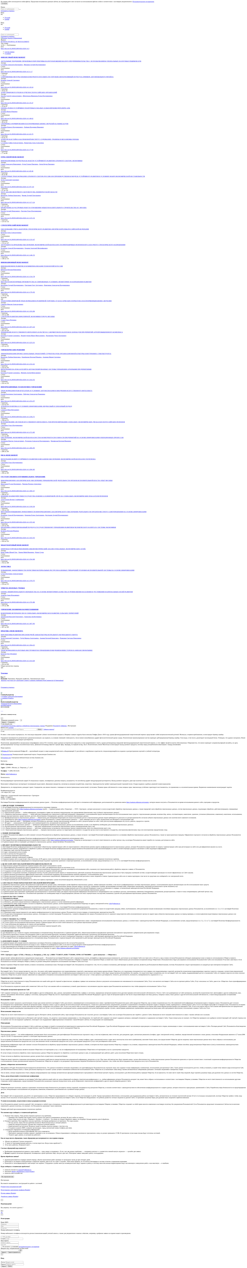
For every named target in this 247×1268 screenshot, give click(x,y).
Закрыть (4, 722)
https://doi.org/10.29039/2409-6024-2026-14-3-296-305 (18, 469)
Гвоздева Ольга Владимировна (31, 211)
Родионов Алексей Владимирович (12, 248)
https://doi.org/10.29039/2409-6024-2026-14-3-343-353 (18, 538)
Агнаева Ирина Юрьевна (9, 111)
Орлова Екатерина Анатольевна (11, 394)
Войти (39, 729)
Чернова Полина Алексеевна (31, 484)
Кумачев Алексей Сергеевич (10, 80)
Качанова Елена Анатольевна (35, 515)
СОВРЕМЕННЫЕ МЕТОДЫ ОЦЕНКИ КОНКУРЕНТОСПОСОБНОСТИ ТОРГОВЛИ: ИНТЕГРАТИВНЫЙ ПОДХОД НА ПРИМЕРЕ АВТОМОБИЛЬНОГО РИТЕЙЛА (57, 77)
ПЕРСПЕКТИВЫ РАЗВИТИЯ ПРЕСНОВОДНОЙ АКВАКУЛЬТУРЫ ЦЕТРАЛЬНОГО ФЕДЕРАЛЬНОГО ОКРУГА (39, 635)
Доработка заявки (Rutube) (9, 1196)
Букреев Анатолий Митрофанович (36, 248)
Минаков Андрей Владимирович (35, 64)
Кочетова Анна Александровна (11, 232)
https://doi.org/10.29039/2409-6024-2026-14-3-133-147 (18, 239)
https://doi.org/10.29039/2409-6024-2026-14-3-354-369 (18, 559)
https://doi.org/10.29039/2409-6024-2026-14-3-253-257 (18, 401)
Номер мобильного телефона (10, 1230)
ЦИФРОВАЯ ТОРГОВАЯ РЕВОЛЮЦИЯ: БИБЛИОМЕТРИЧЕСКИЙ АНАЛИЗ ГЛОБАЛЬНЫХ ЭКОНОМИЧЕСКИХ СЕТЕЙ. (43, 549)
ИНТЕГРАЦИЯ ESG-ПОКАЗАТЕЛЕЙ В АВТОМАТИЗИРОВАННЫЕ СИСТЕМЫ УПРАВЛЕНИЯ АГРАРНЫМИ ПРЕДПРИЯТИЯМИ (46, 369)
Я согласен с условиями (11, 1246)
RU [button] (2, 14)
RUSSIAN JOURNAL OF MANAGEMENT (15, 41)
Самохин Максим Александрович (12, 304)
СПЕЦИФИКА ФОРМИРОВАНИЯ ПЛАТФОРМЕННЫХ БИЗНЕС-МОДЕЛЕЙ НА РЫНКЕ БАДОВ (34, 124)
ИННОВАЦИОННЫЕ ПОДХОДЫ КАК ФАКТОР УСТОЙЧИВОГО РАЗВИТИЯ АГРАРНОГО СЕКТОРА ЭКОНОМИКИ (41, 161)
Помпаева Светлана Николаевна (70, 638)
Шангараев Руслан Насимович (11, 484)
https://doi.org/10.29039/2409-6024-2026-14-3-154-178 (18, 276)
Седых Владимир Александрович (12, 574)
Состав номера (9, 52)
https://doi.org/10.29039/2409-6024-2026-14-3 (15, 48)
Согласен (4, 3)
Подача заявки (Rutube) (8, 1193)
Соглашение (5, 726)
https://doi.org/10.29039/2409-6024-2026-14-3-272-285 (18, 432)
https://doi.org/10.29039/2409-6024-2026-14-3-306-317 (18, 491)
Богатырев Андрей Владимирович (12, 285)
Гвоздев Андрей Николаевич (10, 211)
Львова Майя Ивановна (26, 552)
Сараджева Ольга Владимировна (11, 425)
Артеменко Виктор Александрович (12, 441)
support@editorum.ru (24, 1170)
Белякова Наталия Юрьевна (10, 531)
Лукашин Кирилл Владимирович (12, 127)
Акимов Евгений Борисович (49, 638)
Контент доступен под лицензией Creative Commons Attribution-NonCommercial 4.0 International (32, 680)
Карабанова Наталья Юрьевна (32, 357)
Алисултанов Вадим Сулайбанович (12, 499)
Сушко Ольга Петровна (8, 320)
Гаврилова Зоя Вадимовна (32, 617)
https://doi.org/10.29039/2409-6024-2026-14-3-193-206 (18, 311)
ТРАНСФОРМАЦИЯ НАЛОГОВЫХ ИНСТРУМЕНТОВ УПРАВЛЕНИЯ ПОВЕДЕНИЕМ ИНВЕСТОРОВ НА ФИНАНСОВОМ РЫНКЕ (47, 650)
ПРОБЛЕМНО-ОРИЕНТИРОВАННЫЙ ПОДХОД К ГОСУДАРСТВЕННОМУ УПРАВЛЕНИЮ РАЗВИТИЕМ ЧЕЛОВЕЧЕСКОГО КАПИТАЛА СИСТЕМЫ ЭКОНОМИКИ (58, 527)
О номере (8, 53)
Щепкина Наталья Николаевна (11, 269)
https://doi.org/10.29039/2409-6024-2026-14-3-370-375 (18, 581)
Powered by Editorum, (60, 726)
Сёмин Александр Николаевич (11, 164)
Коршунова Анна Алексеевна (34, 143)
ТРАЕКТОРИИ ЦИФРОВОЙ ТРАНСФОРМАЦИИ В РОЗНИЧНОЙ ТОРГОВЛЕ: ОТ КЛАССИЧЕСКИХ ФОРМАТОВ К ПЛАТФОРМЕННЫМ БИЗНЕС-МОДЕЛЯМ (56, 301)
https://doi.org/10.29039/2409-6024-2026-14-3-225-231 (18, 342)
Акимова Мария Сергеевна (52, 357)
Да (2, 1212)
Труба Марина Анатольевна (29, 638)
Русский (7, 17)
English (7, 19)
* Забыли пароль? (48, 729)
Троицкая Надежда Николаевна (11, 703)
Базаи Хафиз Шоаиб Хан (9, 552)
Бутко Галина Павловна (30, 164)
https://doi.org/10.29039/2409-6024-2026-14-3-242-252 (18, 380)
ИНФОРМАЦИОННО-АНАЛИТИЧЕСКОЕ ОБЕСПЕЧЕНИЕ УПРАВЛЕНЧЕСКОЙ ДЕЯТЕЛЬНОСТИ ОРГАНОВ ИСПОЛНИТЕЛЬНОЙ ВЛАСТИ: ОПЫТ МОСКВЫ (57, 480)
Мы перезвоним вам (7, 1176)
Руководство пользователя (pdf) (11, 1186)
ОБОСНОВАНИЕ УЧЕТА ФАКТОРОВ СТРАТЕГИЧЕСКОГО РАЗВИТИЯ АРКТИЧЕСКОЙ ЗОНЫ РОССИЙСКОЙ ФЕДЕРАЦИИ (45, 229)
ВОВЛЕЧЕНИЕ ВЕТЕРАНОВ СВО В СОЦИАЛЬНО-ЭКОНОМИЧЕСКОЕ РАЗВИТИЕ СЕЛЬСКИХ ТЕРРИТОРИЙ (40, 613)
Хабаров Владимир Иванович (34, 127)
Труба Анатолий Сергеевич (10, 180)
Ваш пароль (5, 1240)
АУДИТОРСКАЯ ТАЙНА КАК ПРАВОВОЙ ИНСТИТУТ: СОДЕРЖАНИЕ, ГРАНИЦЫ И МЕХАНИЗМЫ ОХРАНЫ (40, 139)
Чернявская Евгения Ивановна (61, 441)
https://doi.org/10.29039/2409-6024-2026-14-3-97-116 (17, 187)
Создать (11, 727)
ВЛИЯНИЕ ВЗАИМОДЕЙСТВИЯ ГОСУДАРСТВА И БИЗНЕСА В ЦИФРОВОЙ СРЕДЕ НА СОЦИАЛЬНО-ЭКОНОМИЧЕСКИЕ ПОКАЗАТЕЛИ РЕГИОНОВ (54, 496)
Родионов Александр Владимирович (37, 441)
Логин (3, 1262)
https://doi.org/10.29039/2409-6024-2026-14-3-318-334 (18, 506)
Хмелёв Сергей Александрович (11, 96)
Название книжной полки (9, 720)
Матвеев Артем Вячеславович (31, 373)
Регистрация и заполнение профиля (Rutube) (15, 1190)
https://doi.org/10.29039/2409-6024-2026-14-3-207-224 (18, 327)
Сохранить (11, 722)
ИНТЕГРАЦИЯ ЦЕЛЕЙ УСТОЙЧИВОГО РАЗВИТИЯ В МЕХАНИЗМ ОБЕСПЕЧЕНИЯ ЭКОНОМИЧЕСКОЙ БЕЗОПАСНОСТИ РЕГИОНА (48, 459)
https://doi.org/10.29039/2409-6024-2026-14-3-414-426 (18, 661)
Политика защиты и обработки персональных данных (27, 726)
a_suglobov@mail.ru (7, 698)
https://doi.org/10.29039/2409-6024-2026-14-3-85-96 (17, 171)
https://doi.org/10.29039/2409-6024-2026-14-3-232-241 (18, 364)
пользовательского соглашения (29, 1246)
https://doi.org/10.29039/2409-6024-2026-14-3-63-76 (17, 134)
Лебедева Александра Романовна (34, 394)
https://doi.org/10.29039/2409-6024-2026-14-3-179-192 (18, 292)
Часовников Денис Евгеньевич (56, 335)
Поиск (3, 7)
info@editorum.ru (11, 774)
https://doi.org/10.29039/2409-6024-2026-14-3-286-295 (18, 448)
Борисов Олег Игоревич (9, 654)
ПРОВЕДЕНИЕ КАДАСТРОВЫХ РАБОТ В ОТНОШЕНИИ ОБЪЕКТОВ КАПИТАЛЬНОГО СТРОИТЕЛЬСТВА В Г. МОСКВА (44, 207)
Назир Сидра (39, 552)
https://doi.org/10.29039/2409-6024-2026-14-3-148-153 (18, 255)
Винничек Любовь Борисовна (11, 195)
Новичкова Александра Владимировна (57, 285)
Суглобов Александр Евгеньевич (12, 64)
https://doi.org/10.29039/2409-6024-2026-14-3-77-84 (17, 150)
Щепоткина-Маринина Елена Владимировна (37, 96)
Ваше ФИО (4, 1222)
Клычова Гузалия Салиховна (10, 335)
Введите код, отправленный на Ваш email (14, 1248)
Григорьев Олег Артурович (34, 285)
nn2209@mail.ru (6, 705)
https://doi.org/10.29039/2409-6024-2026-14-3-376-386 (18, 602)
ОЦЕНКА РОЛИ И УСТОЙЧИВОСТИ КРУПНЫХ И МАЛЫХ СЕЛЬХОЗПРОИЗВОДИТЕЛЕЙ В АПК (35, 108)
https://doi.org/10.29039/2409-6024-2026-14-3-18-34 (17, 87)
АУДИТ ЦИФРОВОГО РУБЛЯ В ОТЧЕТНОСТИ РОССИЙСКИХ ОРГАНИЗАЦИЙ (29, 92)
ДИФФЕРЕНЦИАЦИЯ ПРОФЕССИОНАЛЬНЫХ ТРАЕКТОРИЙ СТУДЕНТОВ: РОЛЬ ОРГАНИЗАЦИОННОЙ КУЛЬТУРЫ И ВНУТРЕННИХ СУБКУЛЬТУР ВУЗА (56, 353)
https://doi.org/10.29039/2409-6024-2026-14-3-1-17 (17, 71)
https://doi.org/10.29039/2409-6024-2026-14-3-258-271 (18, 417)
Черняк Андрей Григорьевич (31, 195)
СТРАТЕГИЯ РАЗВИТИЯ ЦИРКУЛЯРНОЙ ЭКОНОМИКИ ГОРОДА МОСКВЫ (28, 316)
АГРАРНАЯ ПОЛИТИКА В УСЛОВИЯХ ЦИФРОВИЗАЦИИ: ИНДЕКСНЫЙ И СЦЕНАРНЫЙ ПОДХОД (36, 406)
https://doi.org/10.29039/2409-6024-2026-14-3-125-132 (18, 218)
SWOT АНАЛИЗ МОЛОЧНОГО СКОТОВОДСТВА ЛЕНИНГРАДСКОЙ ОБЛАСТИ (29, 192)
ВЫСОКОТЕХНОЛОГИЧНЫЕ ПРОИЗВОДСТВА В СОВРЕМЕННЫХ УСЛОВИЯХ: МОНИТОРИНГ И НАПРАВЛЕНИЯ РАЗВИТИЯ (46, 282)
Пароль (3, 1264)
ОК (21, 1250)
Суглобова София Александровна (12, 143)
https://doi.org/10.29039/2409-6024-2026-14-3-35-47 (17, 103)
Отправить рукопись (7, 11)
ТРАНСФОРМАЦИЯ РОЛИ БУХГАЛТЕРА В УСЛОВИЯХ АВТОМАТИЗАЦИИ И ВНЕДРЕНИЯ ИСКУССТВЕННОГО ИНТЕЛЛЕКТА (46, 391)
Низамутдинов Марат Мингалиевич (33, 335)
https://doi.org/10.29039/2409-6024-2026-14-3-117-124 (18, 202)
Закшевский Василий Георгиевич (12, 617)
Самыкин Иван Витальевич (10, 410)
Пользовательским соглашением (143, 1)
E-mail (3, 1239)
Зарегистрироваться (14, 1252)
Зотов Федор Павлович (47, 164)
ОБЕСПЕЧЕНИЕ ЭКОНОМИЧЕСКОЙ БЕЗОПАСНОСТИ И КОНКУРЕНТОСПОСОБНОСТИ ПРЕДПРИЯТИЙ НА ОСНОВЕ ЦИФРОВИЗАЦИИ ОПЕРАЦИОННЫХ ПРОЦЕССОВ (62, 437)
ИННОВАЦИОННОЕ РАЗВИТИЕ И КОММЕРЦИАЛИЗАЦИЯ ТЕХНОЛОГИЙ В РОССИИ (32, 266)
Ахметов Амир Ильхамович (10, 595)
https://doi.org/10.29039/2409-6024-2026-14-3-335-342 (18, 522)
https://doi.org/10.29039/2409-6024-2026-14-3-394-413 (18, 645)
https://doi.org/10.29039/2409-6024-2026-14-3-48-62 (17, 118)
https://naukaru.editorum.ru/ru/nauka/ (137, 802)
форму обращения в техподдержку (23, 1171)
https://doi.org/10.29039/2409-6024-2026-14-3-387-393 (18, 623)
